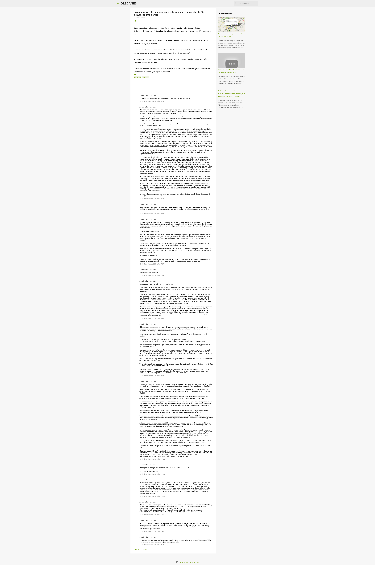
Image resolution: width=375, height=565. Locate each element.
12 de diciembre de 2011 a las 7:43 (151, 214)
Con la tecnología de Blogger (188, 562)
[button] (135, 21)
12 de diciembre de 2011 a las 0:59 (151, 101)
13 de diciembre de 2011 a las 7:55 (151, 531)
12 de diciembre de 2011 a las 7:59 (151, 275)
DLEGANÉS (129, 3)
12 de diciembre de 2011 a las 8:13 (151, 318)
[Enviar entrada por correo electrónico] (135, 75)
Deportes (137, 77)
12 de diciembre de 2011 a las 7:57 (151, 264)
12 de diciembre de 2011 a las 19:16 (152, 515)
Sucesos (145, 77)
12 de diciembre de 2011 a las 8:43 (151, 376)
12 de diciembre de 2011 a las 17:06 (152, 474)
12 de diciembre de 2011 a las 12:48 (152, 459)
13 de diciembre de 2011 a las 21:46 (152, 545)
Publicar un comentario (142, 549)
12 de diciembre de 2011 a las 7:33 (151, 199)
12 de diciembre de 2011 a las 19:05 (152, 496)
